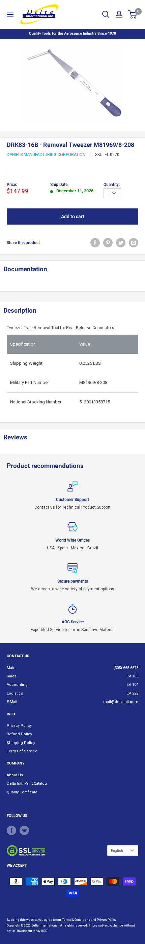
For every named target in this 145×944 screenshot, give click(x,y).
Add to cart (72, 216)
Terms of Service (22, 751)
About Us (15, 775)
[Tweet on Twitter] (120, 242)
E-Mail (12, 702)
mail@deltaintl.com (120, 702)
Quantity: (112, 184)
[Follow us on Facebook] (11, 830)
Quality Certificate (22, 792)
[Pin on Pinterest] (108, 242)
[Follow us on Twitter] (24, 830)
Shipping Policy (21, 743)
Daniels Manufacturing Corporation (46, 154)
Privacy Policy (19, 725)
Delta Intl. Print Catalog (27, 783)
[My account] (119, 14)
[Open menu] (10, 14)
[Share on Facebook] (95, 242)
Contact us (18, 656)
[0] (132, 14)
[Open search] (106, 14)
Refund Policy (19, 734)
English (117, 851)
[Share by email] (133, 242)
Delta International (45, 925)
